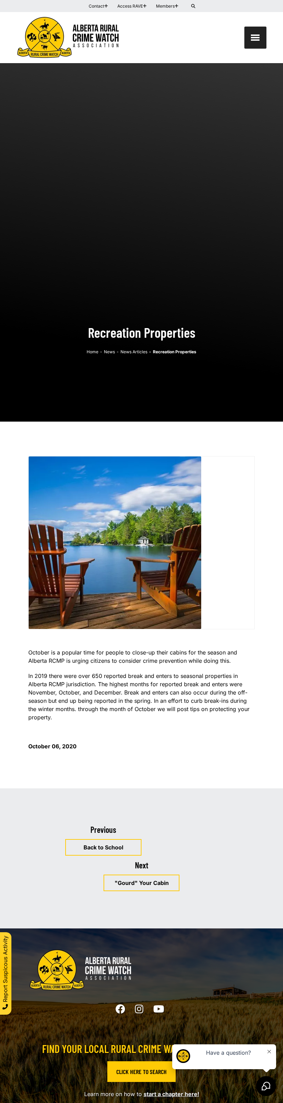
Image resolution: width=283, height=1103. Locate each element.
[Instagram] (139, 1009)
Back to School (103, 847)
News (109, 351)
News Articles (133, 351)
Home (92, 351)
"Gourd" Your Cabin (142, 882)
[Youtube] (158, 1009)
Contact (96, 6)
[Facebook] (120, 1009)
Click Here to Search (141, 1071)
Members (165, 6)
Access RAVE (130, 6)
